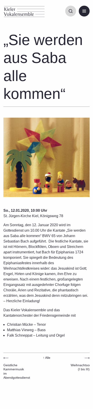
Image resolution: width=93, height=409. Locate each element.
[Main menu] (84, 11)
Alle (46, 357)
